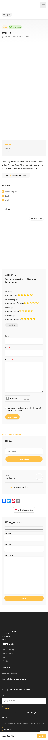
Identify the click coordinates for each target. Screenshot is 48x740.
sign (10, 175)
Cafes (5, 27)
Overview (8, 144)
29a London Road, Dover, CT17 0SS (16, 36)
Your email (7, 544)
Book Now (41, 736)
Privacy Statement (6, 636)
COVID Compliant (11, 191)
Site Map (6, 661)
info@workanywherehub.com (17, 679)
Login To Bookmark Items (25, 510)
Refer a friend (8, 653)
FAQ (4, 657)
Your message (8, 555)
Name (7, 336)
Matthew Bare (11, 478)
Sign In (8, 15)
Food (7, 200)
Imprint (4, 639)
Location (8, 148)
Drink (7, 196)
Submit (6, 708)
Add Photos (12, 325)
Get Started (8, 729)
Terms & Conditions (7, 634)
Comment (9, 359)
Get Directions (38, 218)
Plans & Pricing (8, 649)
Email (7, 347)
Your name (7, 533)
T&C (28, 713)
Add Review (8, 152)
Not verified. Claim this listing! (12, 434)
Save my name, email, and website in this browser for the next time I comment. (25, 409)
